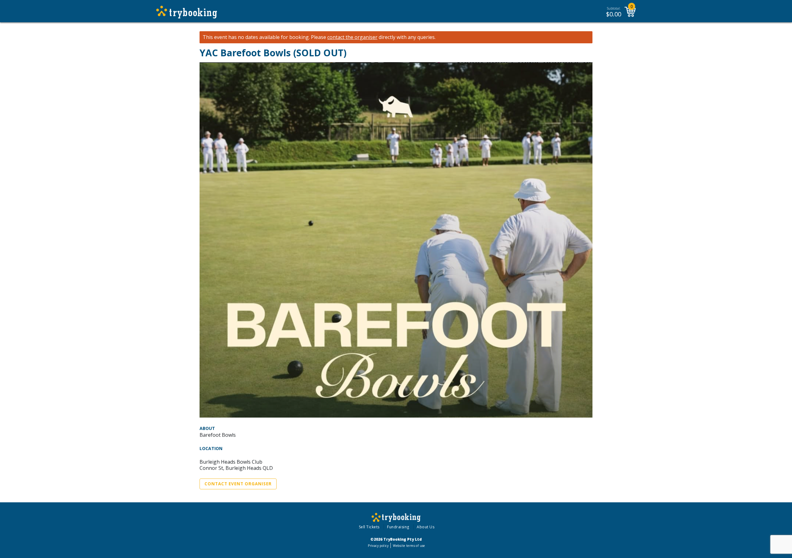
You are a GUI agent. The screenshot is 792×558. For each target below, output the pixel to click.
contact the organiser (352, 37)
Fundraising (398, 527)
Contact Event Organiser (238, 484)
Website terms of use (409, 545)
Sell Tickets (369, 527)
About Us (425, 527)
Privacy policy (378, 545)
